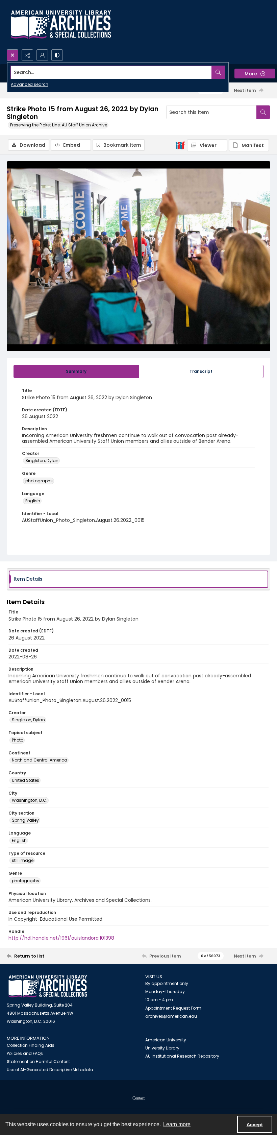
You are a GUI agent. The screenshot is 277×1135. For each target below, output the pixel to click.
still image (22, 860)
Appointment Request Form (173, 1008)
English (32, 501)
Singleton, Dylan (41, 460)
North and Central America (39, 760)
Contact (138, 1098)
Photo (17, 740)
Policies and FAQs (25, 1053)
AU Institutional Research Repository (182, 1056)
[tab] (76, 371)
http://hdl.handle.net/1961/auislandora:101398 (61, 938)
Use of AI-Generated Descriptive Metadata (50, 1069)
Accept (255, 1124)
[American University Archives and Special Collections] (48, 986)
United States (25, 780)
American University (165, 1040)
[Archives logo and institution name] (61, 24)
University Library (162, 1048)
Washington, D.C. (29, 800)
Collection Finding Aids (30, 1045)
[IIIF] (180, 145)
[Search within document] (263, 112)
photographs (39, 481)
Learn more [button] (177, 1124)
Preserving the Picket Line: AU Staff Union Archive (58, 125)
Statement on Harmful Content (38, 1061)
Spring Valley (25, 820)
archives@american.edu (171, 1016)
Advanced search (29, 84)
